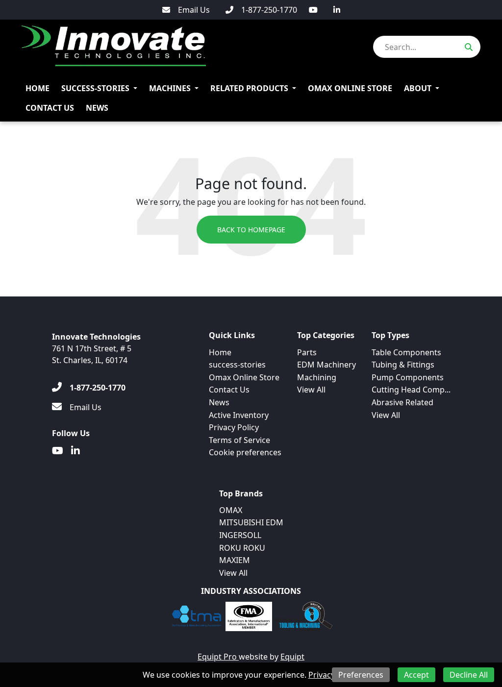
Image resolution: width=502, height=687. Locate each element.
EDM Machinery (326, 364)
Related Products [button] (249, 88)
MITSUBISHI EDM (251, 522)
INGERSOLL (240, 535)
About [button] (417, 88)
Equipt (292, 656)
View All (311, 389)
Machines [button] (170, 88)
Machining (316, 377)
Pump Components (408, 377)
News (97, 107)
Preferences (360, 674)
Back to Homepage (251, 229)
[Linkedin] (336, 9)
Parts (307, 352)
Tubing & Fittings (403, 364)
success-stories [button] (95, 88)
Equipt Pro (218, 656)
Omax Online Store (350, 88)
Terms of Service (239, 440)
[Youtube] (313, 9)
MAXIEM (234, 560)
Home (37, 88)
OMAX (230, 510)
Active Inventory (239, 415)
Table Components (406, 352)
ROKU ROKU (242, 547)
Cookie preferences (245, 452)
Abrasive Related (402, 402)
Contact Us (49, 107)
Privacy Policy (234, 427)
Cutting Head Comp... (411, 389)
